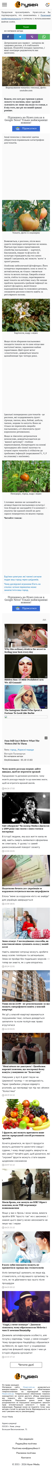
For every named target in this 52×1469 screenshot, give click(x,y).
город (13, 750)
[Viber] (32, 36)
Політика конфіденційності (26, 1448)
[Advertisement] (26, 171)
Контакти (26, 1458)
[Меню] (4, 4)
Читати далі (26, 1364)
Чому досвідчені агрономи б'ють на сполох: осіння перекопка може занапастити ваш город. (22, 587)
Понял (26, 27)
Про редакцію (26, 1439)
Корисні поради (26, 750)
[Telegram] (20, 36)
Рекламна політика (26, 1453)
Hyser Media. (33, 1464)
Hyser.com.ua (29, 1387)
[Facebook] (8, 36)
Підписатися (29, 128)
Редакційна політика (26, 1444)
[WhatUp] (44, 36)
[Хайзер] (26, 4)
